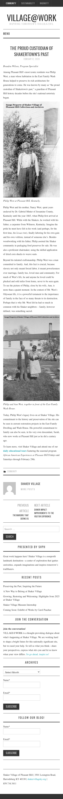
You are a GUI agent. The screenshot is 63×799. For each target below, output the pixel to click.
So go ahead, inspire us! (37, 654)
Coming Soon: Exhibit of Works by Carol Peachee (27, 609)
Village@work (31, 17)
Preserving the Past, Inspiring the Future (22, 586)
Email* (6, 692)
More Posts (28, 489)
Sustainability (28, 3)
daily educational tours (15, 451)
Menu (6, 33)
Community (11, 3)
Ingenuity (44, 3)
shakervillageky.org (37, 779)
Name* (6, 680)
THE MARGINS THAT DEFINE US (21, 517)
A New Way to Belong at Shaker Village (22, 591)
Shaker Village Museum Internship (19, 604)
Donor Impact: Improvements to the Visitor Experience (44, 513)
